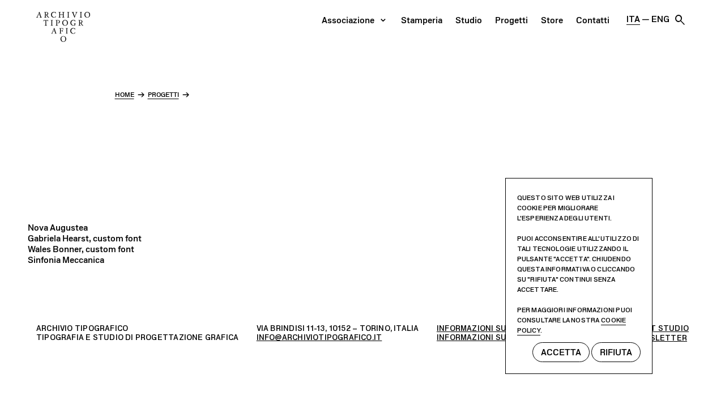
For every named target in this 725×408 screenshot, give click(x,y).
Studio (468, 20)
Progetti (511, 20)
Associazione (348, 20)
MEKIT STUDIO (660, 328)
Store (552, 20)
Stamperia (421, 20)
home (124, 95)
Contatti (592, 20)
